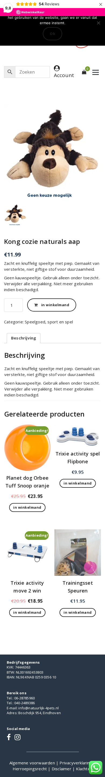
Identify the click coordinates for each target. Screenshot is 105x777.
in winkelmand (55, 304)
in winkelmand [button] (27, 507)
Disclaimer (62, 768)
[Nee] (98, 23)
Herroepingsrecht (30, 768)
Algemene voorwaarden (32, 762)
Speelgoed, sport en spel (49, 321)
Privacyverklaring (76, 762)
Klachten (84, 768)
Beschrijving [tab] (23, 338)
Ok (52, 33)
